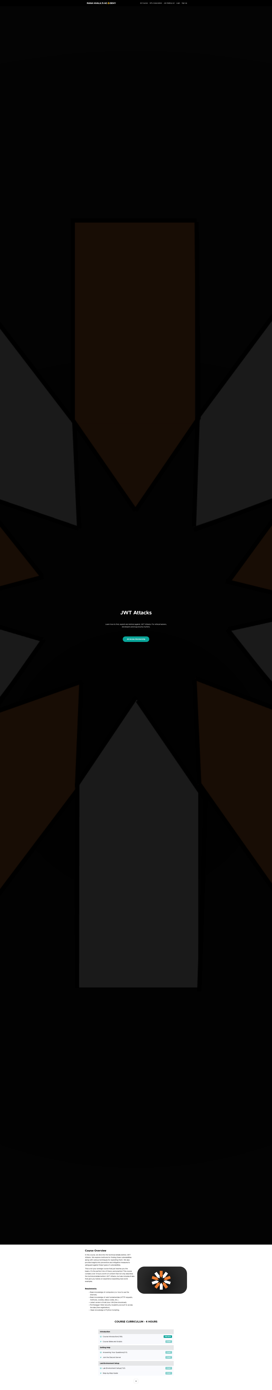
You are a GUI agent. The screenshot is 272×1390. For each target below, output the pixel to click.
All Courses (144, 3)
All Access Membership (136, 639)
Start (169, 1341)
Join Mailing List (169, 3)
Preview (168, 1336)
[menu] (162, 3)
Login (178, 3)
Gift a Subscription (156, 3)
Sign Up (184, 3)
